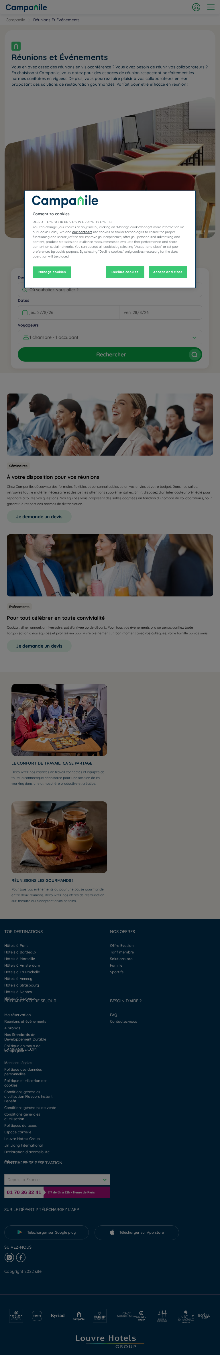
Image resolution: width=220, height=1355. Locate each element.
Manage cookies (52, 272)
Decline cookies (124, 272)
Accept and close (167, 272)
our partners (82, 232)
